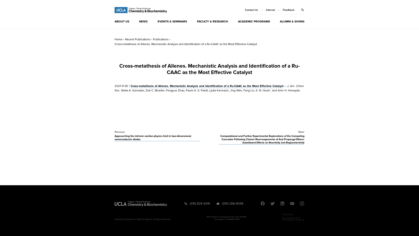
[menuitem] (122, 21)
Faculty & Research (212, 21)
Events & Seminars (172, 21)
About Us (122, 21)
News (143, 21)
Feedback (288, 10)
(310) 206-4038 (232, 204)
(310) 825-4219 (200, 204)
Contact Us (251, 10)
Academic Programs (254, 21)
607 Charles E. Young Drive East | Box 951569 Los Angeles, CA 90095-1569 (226, 218)
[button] (302, 10)
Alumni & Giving (292, 21)
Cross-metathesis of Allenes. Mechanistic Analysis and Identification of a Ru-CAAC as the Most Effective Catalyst (207, 86)
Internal (270, 10)
